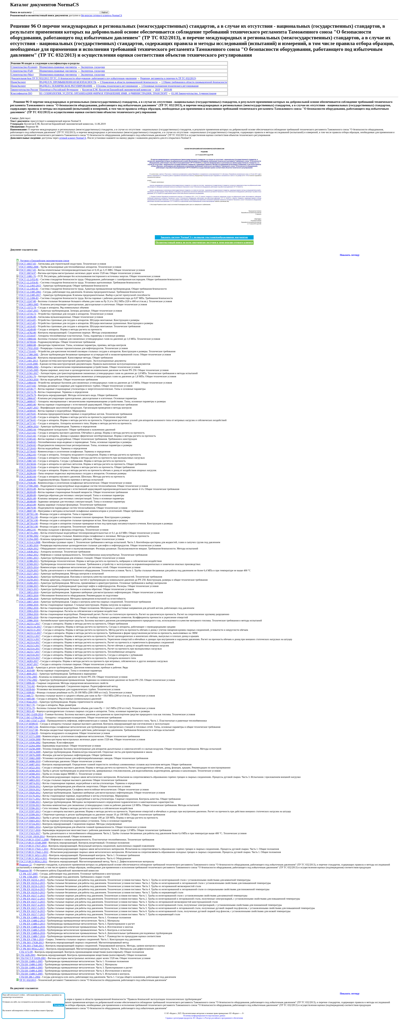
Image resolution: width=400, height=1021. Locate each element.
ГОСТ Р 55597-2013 (29, 811)
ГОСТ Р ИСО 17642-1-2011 (33, 852)
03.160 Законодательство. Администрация (193, 93)
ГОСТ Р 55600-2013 (29, 817)
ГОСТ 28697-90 (27, 511)
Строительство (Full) (22, 70)
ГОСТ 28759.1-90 (28, 514)
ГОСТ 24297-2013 (28, 407)
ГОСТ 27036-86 (27, 482)
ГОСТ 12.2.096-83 (28, 298)
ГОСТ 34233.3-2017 (29, 639)
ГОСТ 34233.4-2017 (29, 642)
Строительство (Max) (22, 74)
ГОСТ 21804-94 (27, 382)
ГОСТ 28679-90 (27, 508)
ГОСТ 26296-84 (27, 473)
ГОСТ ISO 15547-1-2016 (32, 720)
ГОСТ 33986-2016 (28, 620)
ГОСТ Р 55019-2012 (29, 789)
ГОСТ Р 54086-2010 (29, 761)
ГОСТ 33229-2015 (28, 570)
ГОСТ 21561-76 (27, 376)
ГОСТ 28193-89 (27, 489)
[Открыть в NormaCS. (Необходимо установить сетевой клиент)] (11, 101)
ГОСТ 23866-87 (27, 398)
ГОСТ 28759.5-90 (28, 526)
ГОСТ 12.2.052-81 (28, 279)
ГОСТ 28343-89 (27, 504)
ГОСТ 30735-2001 (28, 533)
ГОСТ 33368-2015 (28, 586)
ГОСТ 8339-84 (27, 689)
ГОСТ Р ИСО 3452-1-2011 (33, 855)
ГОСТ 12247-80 (27, 301)
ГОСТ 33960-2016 (28, 605)
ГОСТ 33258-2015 (28, 576)
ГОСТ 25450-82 (27, 445)
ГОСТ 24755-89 (27, 417)
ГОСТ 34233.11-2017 (30, 630)
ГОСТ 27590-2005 (28, 486)
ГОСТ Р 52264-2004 (29, 745)
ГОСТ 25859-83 (27, 457)
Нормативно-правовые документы (58, 67)
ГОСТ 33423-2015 (28, 589)
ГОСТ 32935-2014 (28, 567)
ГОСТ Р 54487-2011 (29, 764)
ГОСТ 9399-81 (27, 692)
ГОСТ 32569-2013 (28, 564)
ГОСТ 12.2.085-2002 (30, 292)
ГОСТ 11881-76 (27, 276)
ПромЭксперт (18, 82)
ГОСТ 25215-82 (27, 432)
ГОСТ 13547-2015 (28, 310)
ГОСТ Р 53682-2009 (29, 758)
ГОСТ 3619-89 (27, 670)
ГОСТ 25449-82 (27, 442)
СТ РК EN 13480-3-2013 (32, 923)
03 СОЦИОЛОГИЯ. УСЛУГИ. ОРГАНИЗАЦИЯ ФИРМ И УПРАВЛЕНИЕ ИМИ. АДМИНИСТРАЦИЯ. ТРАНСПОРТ (104, 93)
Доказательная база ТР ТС (25, 78)
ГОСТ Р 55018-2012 (29, 786)
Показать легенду (350, 255)
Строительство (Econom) (24, 67)
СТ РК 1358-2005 (28, 876)
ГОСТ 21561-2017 (28, 373)
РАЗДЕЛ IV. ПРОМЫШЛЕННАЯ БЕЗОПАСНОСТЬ (68, 82)
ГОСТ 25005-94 (27, 429)
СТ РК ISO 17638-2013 (31, 942)
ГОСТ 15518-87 (27, 335)
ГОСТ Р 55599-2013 (29, 814)
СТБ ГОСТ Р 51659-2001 (32, 958)
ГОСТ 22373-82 (27, 385)
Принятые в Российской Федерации (59, 89)
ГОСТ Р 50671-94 (28, 727)
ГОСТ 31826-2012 (28, 548)
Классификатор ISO (21, 93)
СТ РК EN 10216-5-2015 (32, 892)
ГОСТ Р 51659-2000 (29, 739)
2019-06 (168, 89)
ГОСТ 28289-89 (27, 495)
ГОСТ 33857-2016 (28, 601)
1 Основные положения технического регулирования (169, 85)
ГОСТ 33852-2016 (28, 592)
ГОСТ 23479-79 (27, 395)
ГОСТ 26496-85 (27, 479)
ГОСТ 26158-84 (27, 464)
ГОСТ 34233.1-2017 (29, 623)
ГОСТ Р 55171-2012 (29, 799)
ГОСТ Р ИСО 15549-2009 (33, 842)
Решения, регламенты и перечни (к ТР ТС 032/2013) (168, 78)
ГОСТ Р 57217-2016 (29, 830)
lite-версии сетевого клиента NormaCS (101, 15)
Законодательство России (24, 89)
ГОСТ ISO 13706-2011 (31, 717)
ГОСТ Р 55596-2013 (29, 808)
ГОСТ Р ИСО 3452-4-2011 (33, 858)
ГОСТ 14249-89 (27, 329)
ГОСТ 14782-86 (27, 332)
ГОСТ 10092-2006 (28, 267)
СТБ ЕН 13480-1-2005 (31, 961)
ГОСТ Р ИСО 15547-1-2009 (34, 839)
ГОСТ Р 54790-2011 (29, 777)
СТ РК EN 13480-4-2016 (32, 927)
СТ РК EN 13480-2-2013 (32, 920)
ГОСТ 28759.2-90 (28, 517)
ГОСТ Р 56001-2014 (29, 827)
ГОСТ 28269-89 (27, 492)
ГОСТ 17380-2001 (28, 354)
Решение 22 (25, 864)
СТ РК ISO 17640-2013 (31, 945)
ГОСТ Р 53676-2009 (29, 755)
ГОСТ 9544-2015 (28, 702)
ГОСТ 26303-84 (27, 476)
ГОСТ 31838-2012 (28, 551)
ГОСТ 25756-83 (27, 451)
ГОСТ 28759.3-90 (28, 520)
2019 (157, 89)
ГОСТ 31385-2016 (28, 545)
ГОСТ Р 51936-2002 (29, 742)
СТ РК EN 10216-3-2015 (32, 886)
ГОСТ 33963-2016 (28, 611)
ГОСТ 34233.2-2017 (29, 636)
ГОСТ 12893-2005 (28, 304)
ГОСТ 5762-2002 (28, 680)
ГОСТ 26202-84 (27, 470)
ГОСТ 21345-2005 (28, 370)
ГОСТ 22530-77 (27, 389)
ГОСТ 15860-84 (27, 339)
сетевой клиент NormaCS (72, 138)
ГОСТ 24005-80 (27, 404)
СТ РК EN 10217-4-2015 (32, 905)
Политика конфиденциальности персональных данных (204, 1016)
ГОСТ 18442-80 (27, 357)
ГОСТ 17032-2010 (28, 348)
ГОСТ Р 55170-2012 (29, 795)
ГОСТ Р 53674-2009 (29, 752)
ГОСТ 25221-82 (27, 436)
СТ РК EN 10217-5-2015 (32, 908)
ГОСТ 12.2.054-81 (28, 282)
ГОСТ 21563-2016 (28, 379)
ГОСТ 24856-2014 (28, 426)
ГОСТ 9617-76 (27, 705)
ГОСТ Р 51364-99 (28, 733)
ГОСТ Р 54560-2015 (29, 770)
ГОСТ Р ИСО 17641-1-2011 (33, 849)
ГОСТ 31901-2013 (28, 558)
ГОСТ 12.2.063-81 (28, 288)
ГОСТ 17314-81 (27, 351)
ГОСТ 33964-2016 (28, 614)
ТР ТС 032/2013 (27, 980)
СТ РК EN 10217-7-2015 (32, 914)
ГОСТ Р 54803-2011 (29, 780)
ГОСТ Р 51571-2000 (29, 736)
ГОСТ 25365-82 (27, 439)
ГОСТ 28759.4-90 (28, 523)
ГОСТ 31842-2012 (28, 554)
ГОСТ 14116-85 (27, 326)
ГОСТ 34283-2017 (28, 661)
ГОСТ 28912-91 (27, 529)
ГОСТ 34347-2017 (28, 664)
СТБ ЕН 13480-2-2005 (31, 964)
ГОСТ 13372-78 (27, 307)
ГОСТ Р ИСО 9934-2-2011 (33, 861)
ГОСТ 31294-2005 (28, 539)
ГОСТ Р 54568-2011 (29, 774)
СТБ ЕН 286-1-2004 (29, 977)
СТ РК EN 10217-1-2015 (32, 895)
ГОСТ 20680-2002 (28, 367)
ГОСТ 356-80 (26, 667)
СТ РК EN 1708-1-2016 (31, 939)
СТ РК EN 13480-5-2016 (32, 930)
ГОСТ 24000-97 (27, 401)
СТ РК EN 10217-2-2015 (32, 898)
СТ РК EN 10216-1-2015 (32, 880)
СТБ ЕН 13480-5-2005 (31, 973)
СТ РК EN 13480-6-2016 (32, 933)
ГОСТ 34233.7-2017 (29, 651)
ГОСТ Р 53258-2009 (29, 748)
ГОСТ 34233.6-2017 (29, 648)
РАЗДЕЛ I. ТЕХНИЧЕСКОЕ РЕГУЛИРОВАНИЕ (66, 85)
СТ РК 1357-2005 (28, 873)
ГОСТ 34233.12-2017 (30, 633)
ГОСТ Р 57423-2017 (29, 833)
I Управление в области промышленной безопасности (129, 82)
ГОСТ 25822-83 (27, 454)
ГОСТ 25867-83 (27, 461)
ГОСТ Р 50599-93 (28, 723)
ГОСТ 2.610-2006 (28, 364)
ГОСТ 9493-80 (27, 698)
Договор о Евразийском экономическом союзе (44, 260)
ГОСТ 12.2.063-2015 (30, 285)
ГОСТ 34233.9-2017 (29, 658)
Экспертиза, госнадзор (93, 67)
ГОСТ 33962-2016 (28, 608)
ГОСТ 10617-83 (27, 270)
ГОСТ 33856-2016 (28, 598)
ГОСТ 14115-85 (27, 323)
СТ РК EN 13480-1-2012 (32, 917)
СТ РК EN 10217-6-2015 (32, 911)
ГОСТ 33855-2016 (28, 595)
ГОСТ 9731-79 (27, 708)
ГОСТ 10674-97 (27, 273)
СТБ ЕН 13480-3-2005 (31, 967)
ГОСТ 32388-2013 (28, 561)
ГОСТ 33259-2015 (28, 579)
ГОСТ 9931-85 (27, 711)
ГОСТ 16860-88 (27, 345)
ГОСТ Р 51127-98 (28, 730)
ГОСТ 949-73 (26, 695)
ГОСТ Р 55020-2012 (29, 792)
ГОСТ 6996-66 (27, 683)
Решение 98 (25, 870)
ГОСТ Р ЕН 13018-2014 (32, 836)
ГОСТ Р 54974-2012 (29, 783)
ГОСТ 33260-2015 (28, 583)
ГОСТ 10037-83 (27, 263)
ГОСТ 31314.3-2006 (29, 542)
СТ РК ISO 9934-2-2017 (31, 948)
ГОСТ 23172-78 (27, 392)
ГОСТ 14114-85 (27, 320)
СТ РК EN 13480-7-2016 (32, 936)
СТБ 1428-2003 (27, 955)
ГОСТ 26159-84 (27, 467)
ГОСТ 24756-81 (27, 420)
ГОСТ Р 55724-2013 (29, 824)
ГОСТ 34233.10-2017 (30, 626)
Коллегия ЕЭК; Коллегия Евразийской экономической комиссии (116, 89)
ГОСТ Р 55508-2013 (29, 802)
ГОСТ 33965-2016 (28, 617)
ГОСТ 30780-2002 (28, 536)
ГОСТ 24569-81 (27, 410)
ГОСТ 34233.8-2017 (29, 655)
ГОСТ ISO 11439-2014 (31, 714)
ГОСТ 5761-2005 (28, 677)
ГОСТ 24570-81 (27, 414)
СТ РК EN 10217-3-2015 (32, 902)
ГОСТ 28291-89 (27, 498)
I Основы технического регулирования (117, 85)
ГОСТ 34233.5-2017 (29, 645)
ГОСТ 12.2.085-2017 (30, 295)
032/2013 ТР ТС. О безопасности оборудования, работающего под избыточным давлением (88, 78)
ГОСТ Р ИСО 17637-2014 (33, 845)
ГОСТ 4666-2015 (28, 673)
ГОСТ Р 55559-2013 (29, 805)
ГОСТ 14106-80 (27, 317)
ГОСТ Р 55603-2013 (29, 820)
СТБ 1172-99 (26, 952)
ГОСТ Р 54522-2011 (29, 767)
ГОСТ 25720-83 (27, 448)
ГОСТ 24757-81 (27, 423)
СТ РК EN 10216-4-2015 (32, 889)
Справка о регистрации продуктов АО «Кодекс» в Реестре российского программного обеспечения (204, 1018)
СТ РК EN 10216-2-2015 (32, 883)
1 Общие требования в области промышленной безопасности (194, 82)
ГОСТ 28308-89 (27, 501)
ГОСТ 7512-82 (27, 686)
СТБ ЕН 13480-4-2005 (31, 970)
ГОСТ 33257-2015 (28, 573)
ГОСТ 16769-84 (27, 342)
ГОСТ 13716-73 (27, 313)
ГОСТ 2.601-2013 (28, 360)
